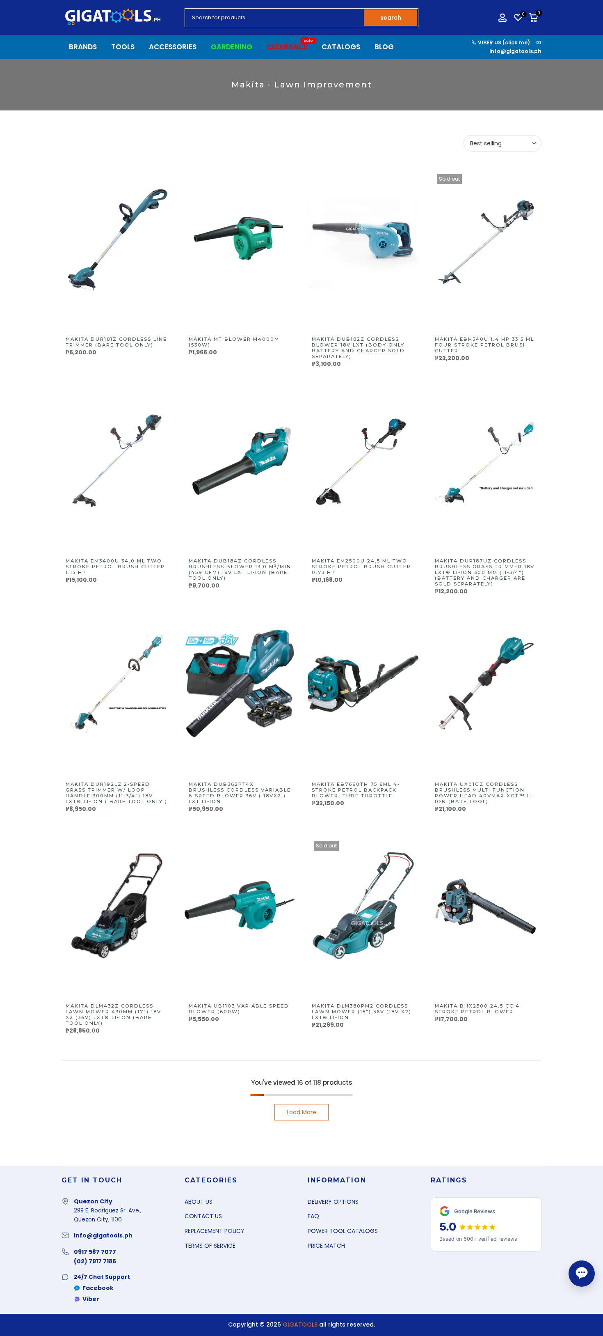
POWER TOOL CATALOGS (343, 1231)
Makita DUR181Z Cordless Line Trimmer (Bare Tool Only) (116, 342)
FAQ (313, 1216)
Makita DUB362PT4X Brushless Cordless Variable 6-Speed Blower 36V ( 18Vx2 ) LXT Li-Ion (240, 792)
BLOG (384, 47)
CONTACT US (203, 1216)
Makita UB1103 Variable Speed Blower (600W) (239, 1009)
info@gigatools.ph (515, 51)
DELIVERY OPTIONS (333, 1202)
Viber (90, 1299)
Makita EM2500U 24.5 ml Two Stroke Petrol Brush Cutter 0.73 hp (361, 566)
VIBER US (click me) (503, 42)
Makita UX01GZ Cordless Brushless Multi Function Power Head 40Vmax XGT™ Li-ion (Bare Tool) (485, 792)
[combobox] (275, 17)
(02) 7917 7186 (95, 1261)
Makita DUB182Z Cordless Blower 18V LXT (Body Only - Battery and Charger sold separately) (360, 347)
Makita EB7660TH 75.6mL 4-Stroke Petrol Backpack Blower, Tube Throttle (356, 790)
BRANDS (83, 47)
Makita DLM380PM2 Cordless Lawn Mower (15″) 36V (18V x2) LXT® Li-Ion (361, 1011)
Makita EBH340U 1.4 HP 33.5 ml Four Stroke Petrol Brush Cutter (484, 345)
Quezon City (93, 1201)
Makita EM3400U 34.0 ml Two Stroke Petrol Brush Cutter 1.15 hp (115, 566)
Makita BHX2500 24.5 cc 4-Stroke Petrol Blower (478, 1009)
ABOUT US (198, 1202)
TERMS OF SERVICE (210, 1246)
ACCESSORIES (172, 47)
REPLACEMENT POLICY (214, 1231)
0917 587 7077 (95, 1252)
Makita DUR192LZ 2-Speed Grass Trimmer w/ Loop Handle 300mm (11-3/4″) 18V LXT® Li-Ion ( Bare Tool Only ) (116, 792)
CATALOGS (341, 47)
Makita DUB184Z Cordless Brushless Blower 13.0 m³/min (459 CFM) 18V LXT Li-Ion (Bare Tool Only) (240, 569)
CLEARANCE (290, 46)
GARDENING (231, 47)
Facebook (98, 1288)
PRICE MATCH (326, 1246)
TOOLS (123, 47)
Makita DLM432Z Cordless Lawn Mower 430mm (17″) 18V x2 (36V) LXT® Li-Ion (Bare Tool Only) (113, 1014)
